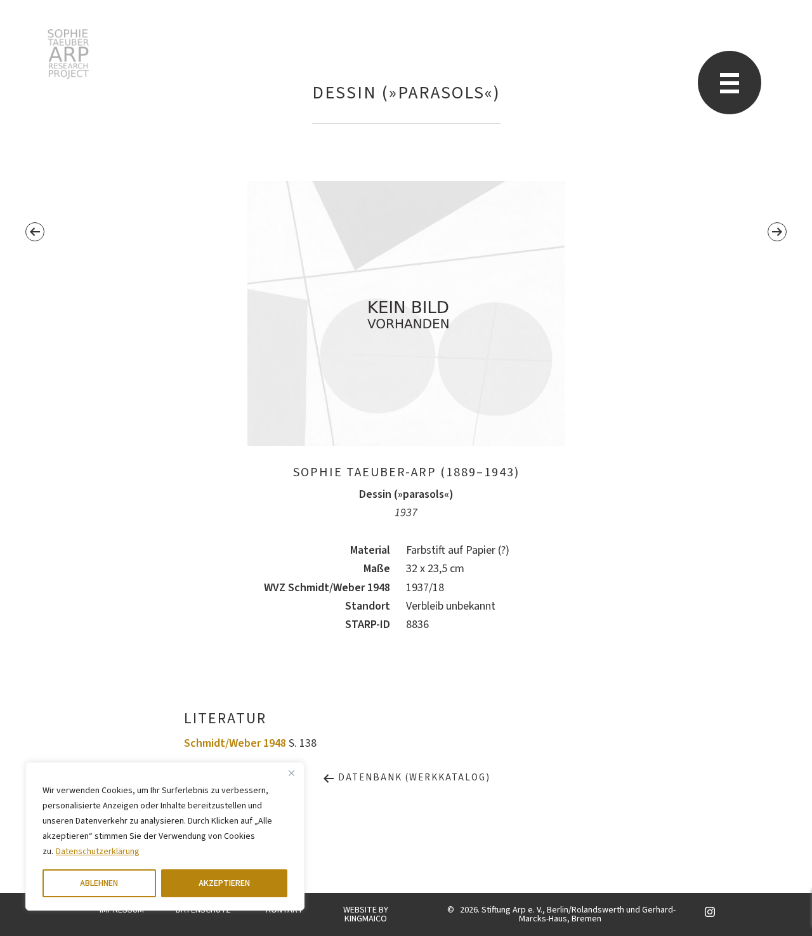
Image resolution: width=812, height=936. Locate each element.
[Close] (291, 772)
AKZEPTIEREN (224, 883)
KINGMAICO (365, 919)
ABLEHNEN (99, 883)
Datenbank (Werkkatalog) (412, 777)
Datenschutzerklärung (98, 851)
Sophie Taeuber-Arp (68, 54)
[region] (164, 836)
